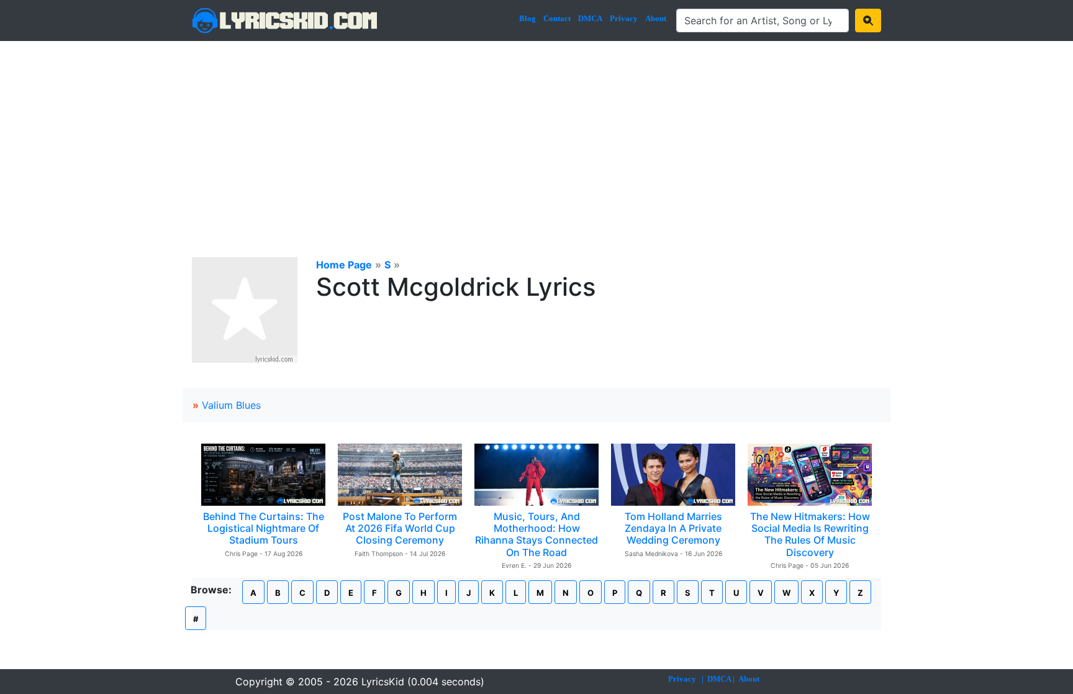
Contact (557, 18)
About (655, 18)
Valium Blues (231, 405)
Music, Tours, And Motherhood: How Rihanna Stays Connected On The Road (536, 534)
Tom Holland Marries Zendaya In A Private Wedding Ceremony (673, 528)
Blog (527, 18)
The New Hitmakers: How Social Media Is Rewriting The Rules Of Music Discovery (810, 534)
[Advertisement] (536, 134)
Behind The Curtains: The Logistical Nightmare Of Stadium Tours (263, 528)
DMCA (590, 18)
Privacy (624, 18)
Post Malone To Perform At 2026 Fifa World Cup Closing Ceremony (400, 528)
